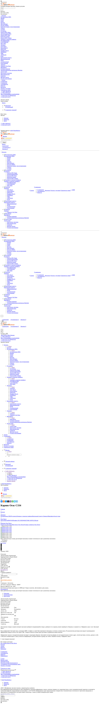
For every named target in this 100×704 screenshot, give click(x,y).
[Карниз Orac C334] (6, 527)
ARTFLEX (32, 520)
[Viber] (10, 501)
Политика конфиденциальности (9, 663)
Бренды (3, 647)
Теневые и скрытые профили (18, 380)
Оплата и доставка (6, 665)
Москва (5, 136)
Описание (6, 593)
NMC (28, 520)
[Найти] (2, 10)
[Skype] (15, 501)
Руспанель (13, 368)
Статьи (2, 658)
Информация (4, 656)
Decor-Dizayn (4, 520)
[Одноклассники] (4, 501)
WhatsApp (6, 119)
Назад (10, 346)
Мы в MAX (7, 335)
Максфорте (13, 419)
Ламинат (12, 413)
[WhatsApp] (12, 501)
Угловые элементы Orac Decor (32, 524)
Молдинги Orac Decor (18, 524)
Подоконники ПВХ (15, 352)
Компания (3, 649)
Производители (5, 661)
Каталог (9, 347)
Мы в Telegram (10, 94)
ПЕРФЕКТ (24, 520)
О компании (10, 439)
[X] (8, 501)
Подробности (4, 569)
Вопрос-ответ (4, 660)
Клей (36, 520)
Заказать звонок (11, 481)
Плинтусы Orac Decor (6, 524)
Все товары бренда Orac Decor (9, 643)
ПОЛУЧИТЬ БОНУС (6, 580)
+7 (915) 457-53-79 (8, 95)
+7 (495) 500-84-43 (6, 91)
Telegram (6, 118)
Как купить (7, 596)
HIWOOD (10, 520)
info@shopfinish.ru (6, 483)
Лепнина (12, 388)
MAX (5, 121)
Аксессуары (13, 426)
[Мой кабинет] (1, 318)
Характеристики (8, 594)
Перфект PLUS (17, 520)
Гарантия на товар (5, 668)
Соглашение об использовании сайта (10, 664)
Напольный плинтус (15, 404)
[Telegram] (17, 501)
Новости (3, 654)
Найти (2, 696)
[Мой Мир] (6, 501)
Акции (2, 646)
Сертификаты (4, 653)
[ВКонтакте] (1, 501)
